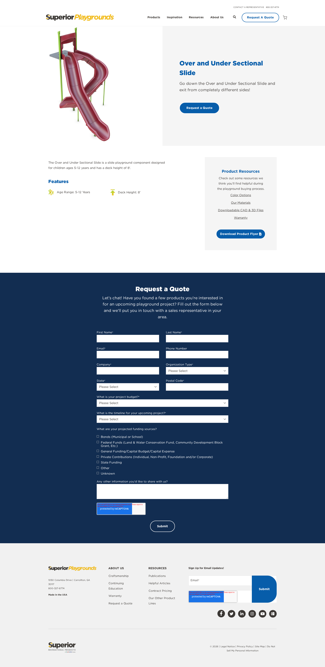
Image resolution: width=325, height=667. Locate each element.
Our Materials (241, 202)
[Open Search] (234, 16)
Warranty (241, 218)
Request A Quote (260, 17)
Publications (157, 576)
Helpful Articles (159, 583)
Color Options (240, 195)
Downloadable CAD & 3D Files (240, 210)
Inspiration (174, 17)
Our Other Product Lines (162, 600)
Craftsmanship (119, 576)
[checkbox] (162, 455)
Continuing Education (116, 586)
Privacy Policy (245, 646)
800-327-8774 (272, 7)
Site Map (260, 646)
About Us (217, 17)
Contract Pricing (160, 591)
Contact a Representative (248, 7)
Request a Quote (120, 603)
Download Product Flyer (239, 234)
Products (153, 17)
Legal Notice (228, 646)
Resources (196, 17)
